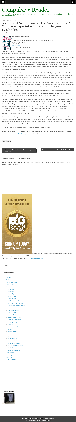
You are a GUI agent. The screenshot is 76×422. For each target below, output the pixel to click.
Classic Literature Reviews (16, 303)
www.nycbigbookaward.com (34, 258)
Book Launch (10, 284)
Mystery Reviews (13, 331)
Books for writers (13, 296)
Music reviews (10, 362)
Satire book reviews (14, 343)
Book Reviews (6, 20)
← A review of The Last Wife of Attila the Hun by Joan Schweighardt (18, 150)
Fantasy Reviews (13, 315)
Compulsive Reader (25, 10)
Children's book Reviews (15, 301)
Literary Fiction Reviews (15, 327)
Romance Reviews (13, 341)
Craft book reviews (13, 310)
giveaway (9, 355)
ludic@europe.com (24, 134)
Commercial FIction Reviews (16, 305)
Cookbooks (11, 308)
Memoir (10, 329)
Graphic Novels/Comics (15, 317)
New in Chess (16, 45)
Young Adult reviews (14, 350)
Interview (9, 357)
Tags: (4, 141)
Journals (10, 324)
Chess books (14, 20)
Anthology (9, 277)
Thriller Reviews (13, 348)
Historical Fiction (13, 322)
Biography (11, 294)
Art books (9, 280)
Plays (9, 336)
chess (9, 141)
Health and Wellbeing (14, 319)
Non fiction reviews (13, 334)
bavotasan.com (46, 420)
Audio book (11, 291)
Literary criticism (11, 359)
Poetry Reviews (12, 338)
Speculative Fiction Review (16, 345)
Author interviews (11, 282)
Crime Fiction (12, 312)
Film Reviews (10, 352)
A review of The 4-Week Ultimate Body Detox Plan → (57, 150)
